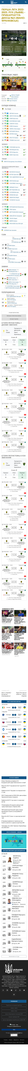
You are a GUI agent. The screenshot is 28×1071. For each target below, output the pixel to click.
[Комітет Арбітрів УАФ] (14, 1017)
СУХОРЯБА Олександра (15, 183)
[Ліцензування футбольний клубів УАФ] (14, 1020)
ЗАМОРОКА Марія (14, 197)
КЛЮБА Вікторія (13, 195)
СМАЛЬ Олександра (14, 128)
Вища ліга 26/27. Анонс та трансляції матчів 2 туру (13, 817)
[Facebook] (3, 26)
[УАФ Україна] (14, 1005)
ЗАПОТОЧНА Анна (14, 116)
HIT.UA (12, 1034)
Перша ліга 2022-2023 (12, 31)
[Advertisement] (14, 673)
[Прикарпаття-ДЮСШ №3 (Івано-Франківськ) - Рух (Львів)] (14, 369)
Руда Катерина (13, 100)
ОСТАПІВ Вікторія (14, 192)
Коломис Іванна (13, 98)
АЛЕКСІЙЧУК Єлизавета (15, 215)
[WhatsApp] (17, 26)
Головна (6, 1039)
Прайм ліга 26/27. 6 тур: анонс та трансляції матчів (13, 801)
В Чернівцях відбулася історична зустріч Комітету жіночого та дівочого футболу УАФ (13, 821)
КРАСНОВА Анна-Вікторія (16, 223)
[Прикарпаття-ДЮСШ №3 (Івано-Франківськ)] (21, 39)
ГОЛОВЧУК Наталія (14, 200)
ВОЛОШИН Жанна (14, 131)
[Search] (26, 2)
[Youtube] (24, 990)
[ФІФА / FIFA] (14, 1011)
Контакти (22, 1039)
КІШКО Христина (13, 154)
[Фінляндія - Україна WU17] (14, 714)
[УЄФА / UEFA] (14, 1008)
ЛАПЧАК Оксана (13, 113)
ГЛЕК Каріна (12, 209)
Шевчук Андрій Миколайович (15, 95)
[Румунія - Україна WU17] (14, 736)
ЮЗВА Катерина (13, 126)
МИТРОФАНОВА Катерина (16, 212)
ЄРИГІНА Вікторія (14, 180)
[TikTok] (15, 990)
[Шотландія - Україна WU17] (14, 729)
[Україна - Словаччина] (14, 744)
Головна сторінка (5, 5)
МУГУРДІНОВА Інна (14, 189)
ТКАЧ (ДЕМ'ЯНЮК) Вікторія (16, 177)
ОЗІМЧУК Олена (13, 123)
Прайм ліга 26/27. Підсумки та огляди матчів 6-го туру (14, 791)
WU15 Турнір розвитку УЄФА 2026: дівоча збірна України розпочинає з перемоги (14, 796)
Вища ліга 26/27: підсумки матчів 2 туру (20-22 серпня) (14, 786)
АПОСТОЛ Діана (13, 137)
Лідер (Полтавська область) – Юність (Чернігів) (21, 694)
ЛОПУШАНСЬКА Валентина (16, 207)
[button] (2, 2)
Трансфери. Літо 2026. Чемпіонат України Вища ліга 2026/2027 (14, 826)
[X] (10, 26)
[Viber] (13, 26)
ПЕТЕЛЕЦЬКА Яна (14, 149)
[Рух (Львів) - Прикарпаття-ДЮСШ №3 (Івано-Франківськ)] (14, 355)
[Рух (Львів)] (6, 39)
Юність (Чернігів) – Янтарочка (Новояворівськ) (7, 694)
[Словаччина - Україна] (14, 722)
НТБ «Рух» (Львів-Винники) (9, 32)
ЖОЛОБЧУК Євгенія (14, 172)
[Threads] (14, 994)
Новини (10, 1039)
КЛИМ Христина (13, 118)
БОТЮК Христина (14, 174)
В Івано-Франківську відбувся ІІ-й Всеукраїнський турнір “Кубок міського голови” (14, 781)
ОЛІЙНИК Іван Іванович (10, 230)
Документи (16, 1039)
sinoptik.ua (19, 1032)
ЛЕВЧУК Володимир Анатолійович (13, 161)
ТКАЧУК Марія (13, 218)
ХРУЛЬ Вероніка (13, 152)
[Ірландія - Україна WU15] (14, 707)
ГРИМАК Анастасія (14, 140)
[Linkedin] (21, 26)
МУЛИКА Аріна (13, 133)
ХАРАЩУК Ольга (13, 187)
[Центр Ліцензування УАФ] (14, 1014)
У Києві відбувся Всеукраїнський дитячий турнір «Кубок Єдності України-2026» (12, 805)
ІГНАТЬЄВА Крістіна (14, 147)
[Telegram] (6, 26)
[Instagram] (7, 990)
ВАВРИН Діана (13, 221)
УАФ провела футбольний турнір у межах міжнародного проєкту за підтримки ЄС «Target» (12, 811)
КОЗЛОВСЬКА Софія (14, 121)
